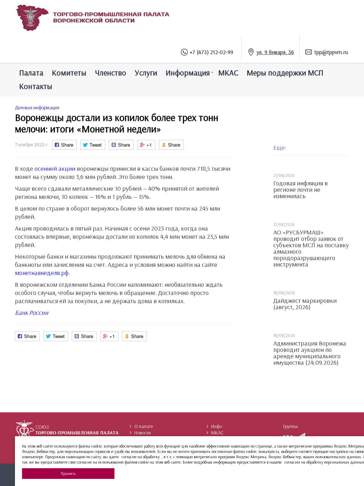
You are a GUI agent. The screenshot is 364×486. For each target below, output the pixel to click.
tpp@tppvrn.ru (331, 52)
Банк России (31, 312)
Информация (188, 73)
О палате (143, 426)
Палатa (31, 73)
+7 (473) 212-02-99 (211, 52)
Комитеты (69, 73)
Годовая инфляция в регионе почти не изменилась (300, 189)
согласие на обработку (141, 456)
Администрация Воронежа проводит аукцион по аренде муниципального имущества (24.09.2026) (309, 353)
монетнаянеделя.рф (42, 273)
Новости (142, 432)
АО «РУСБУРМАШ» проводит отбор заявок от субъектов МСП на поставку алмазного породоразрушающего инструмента (311, 248)
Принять (68, 473)
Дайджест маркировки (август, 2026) (305, 303)
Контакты (35, 86)
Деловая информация (37, 107)
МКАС (228, 73)
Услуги (146, 73)
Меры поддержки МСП (285, 73)
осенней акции (54, 168)
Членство (110, 73)
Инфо (216, 426)
